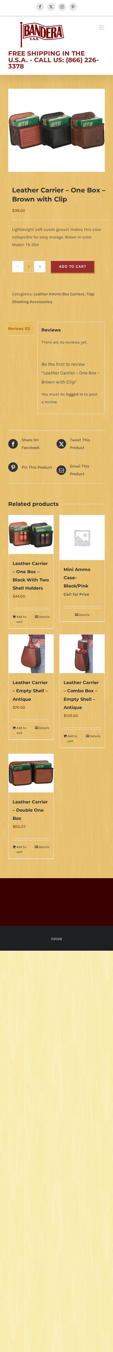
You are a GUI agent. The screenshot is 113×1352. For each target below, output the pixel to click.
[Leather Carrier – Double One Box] (31, 773)
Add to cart (72, 266)
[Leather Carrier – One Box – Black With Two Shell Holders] (31, 534)
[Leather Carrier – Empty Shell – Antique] (31, 654)
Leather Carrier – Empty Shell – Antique (30, 691)
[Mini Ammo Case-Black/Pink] (82, 537)
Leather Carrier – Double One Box (30, 810)
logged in (74, 394)
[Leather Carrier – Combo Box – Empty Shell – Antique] (82, 654)
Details (44, 617)
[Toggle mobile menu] (102, 27)
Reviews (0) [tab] (19, 328)
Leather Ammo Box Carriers (59, 294)
